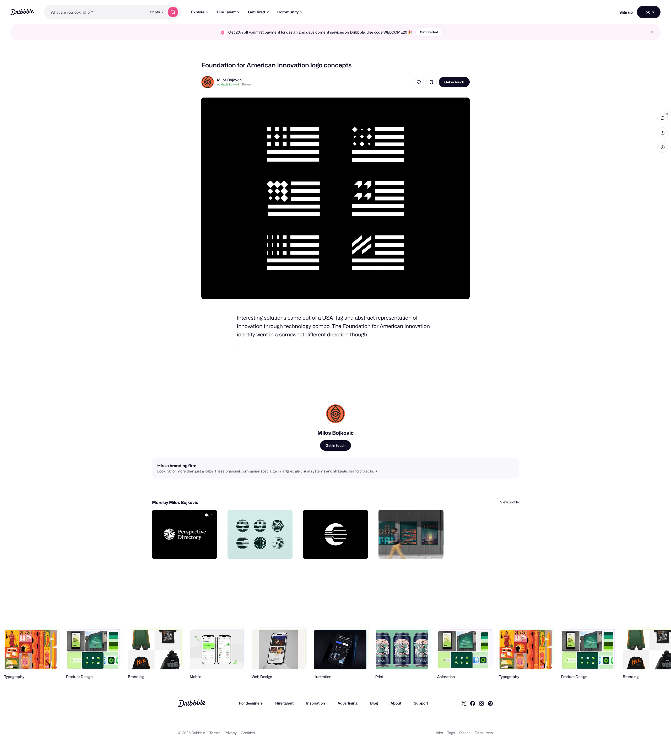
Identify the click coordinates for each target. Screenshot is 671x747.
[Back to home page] (22, 12)
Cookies (248, 732)
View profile (509, 502)
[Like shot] (419, 82)
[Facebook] (472, 703)
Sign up (626, 12)
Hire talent (284, 703)
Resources (484, 732)
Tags (451, 732)
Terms (214, 732)
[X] (463, 703)
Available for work (228, 84)
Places (464, 732)
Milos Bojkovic (229, 80)
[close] (652, 32)
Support (421, 703)
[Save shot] (431, 82)
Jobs (439, 732)
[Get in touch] (186, 549)
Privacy (230, 732)
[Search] (173, 12)
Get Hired (256, 12)
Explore (197, 12)
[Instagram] (481, 703)
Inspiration (315, 703)
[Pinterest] (490, 703)
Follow (246, 84)
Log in (648, 12)
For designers (251, 703)
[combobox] (96, 12)
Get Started (429, 32)
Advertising (348, 703)
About (396, 703)
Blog (374, 703)
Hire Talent (226, 12)
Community (288, 12)
